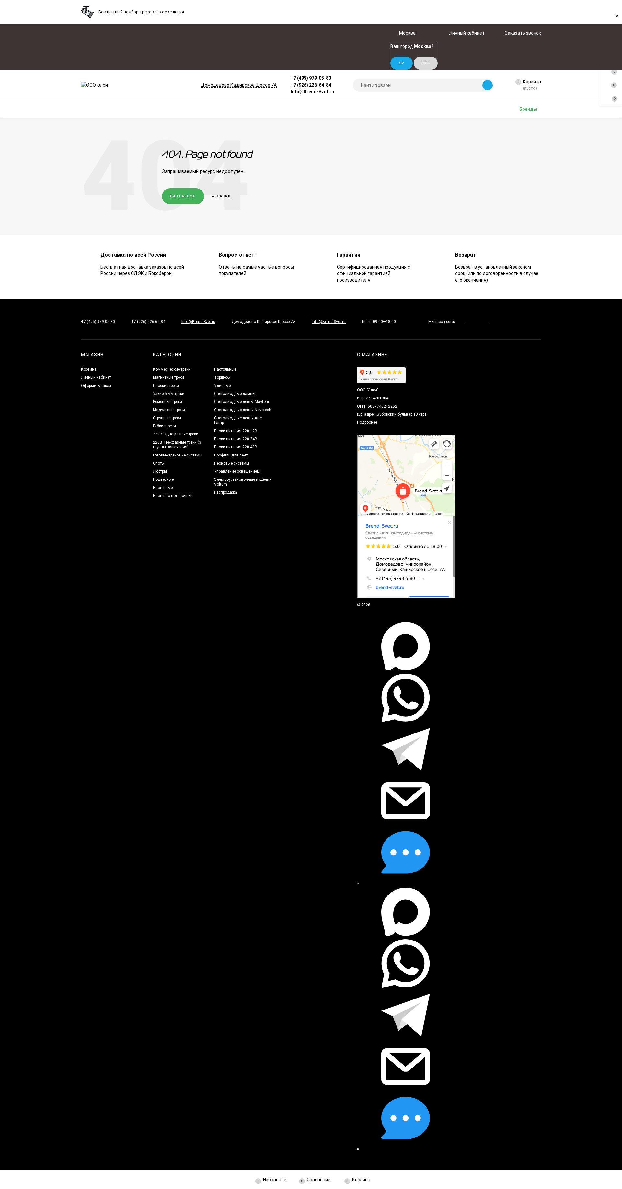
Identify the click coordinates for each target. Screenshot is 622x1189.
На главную (183, 196)
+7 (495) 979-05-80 (311, 78)
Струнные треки (167, 418)
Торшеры (222, 377)
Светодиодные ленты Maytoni (241, 401)
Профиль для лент (231, 455)
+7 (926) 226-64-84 (311, 84)
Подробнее (367, 422)
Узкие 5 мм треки (168, 393)
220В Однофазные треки (175, 434)
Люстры (160, 471)
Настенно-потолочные (173, 495)
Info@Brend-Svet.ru (312, 91)
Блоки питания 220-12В (235, 431)
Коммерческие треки (171, 369)
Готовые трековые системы (177, 455)
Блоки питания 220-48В (235, 447)
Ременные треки (167, 401)
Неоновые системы (231, 463)
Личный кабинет (96, 377)
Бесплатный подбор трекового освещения (141, 11)
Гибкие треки (164, 426)
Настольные (225, 369)
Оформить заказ (96, 385)
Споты (159, 463)
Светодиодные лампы (234, 393)
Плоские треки (166, 385)
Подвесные (163, 479)
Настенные (163, 487)
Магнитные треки (168, 377)
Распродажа (225, 492)
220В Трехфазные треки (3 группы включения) (177, 444)
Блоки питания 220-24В (235, 439)
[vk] (497, 321)
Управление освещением (237, 471)
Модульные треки (169, 410)
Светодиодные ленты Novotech (242, 410)
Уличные (222, 385)
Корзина (89, 369)
